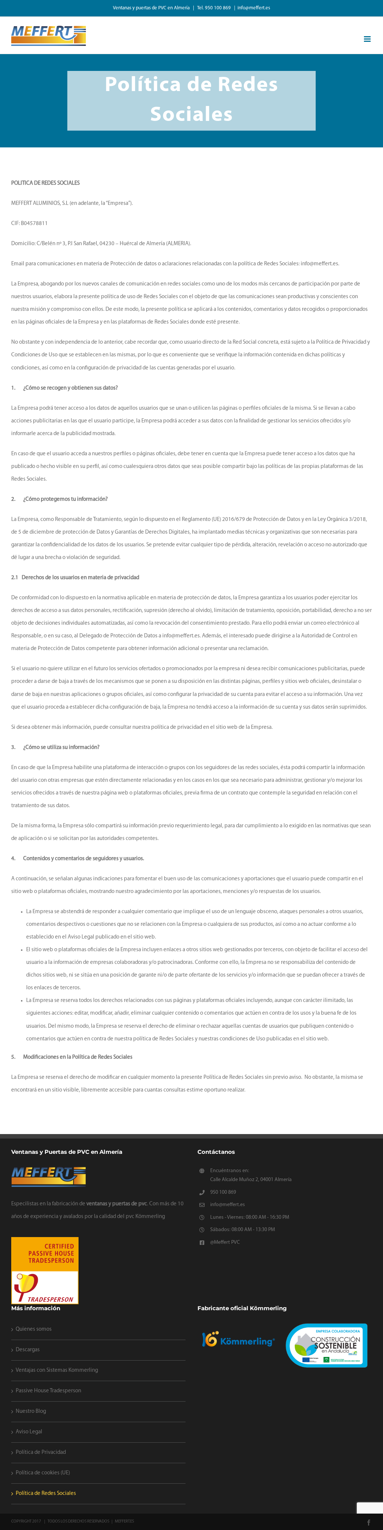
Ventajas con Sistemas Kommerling (57, 1370)
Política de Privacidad (41, 1452)
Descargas (28, 1350)
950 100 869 (223, 1192)
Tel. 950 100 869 (214, 8)
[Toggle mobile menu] (368, 39)
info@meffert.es (254, 8)
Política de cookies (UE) (43, 1473)
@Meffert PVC (225, 1242)
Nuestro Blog (31, 1411)
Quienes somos (34, 1329)
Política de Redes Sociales (46, 1493)
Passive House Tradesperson (48, 1391)
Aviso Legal (29, 1432)
